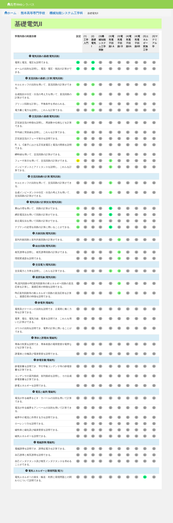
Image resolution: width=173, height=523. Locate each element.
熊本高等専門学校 (33, 13)
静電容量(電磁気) (46, 360)
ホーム (11, 13)
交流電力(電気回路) (45, 264)
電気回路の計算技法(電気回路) (46, 202)
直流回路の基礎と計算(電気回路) (45, 78)
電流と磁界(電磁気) (45, 391)
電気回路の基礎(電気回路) (46, 56)
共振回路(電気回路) (45, 233)
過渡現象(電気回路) (45, 277)
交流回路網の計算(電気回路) (46, 176)
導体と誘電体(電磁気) (45, 337)
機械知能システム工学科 (66, 13)
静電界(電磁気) (46, 302)
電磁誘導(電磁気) (46, 442)
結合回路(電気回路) (45, 245)
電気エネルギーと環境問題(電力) (45, 470)
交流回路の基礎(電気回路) (46, 116)
